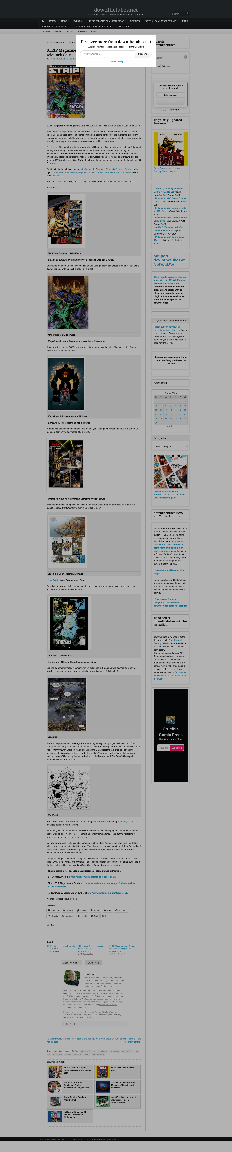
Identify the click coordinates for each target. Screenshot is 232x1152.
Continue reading (116, 61)
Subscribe (143, 53)
